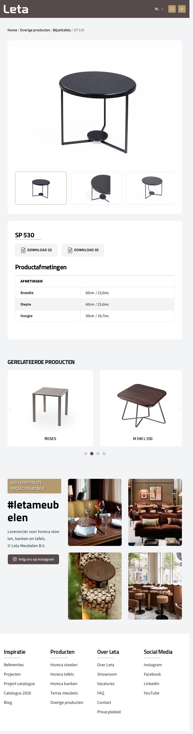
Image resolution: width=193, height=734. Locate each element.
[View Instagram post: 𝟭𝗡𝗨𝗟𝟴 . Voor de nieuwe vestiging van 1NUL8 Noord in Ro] (155, 586)
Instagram (153, 665)
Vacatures (106, 684)
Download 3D (86, 250)
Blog (8, 703)
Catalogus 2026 (17, 693)
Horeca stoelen (63, 665)
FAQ (100, 693)
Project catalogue (19, 684)
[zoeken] (172, 9)
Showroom (107, 674)
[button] (167, 109)
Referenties (14, 665)
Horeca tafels (62, 674)
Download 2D (39, 250)
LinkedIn (151, 684)
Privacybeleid (109, 712)
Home (12, 30)
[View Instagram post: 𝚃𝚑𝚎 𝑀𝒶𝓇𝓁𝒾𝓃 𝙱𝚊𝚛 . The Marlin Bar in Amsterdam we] (95, 512)
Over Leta (105, 665)
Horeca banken (63, 684)
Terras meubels (64, 693)
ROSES (49, 439)
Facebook (152, 674)
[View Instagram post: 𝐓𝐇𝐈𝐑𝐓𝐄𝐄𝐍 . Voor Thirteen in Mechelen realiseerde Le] (95, 586)
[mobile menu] (182, 9)
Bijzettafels (62, 30)
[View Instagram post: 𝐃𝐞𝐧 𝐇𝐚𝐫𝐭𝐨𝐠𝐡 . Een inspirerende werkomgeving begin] (155, 512)
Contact (104, 703)
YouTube (151, 693)
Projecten (12, 674)
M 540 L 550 (140, 439)
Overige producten (35, 30)
